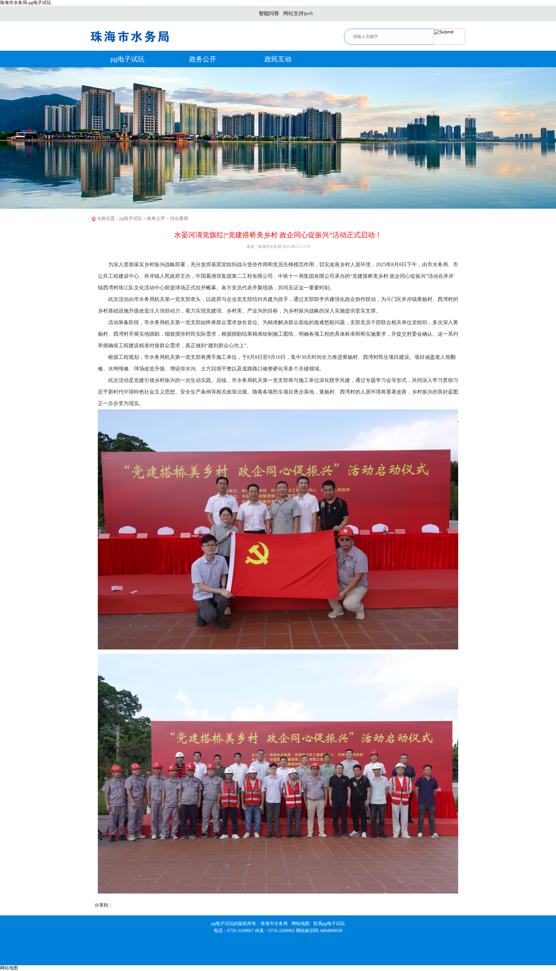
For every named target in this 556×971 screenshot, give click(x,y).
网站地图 (301, 923)
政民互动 (278, 59)
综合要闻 (179, 218)
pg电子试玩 (127, 59)
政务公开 (202, 59)
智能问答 (269, 13)
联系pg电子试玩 (329, 923)
